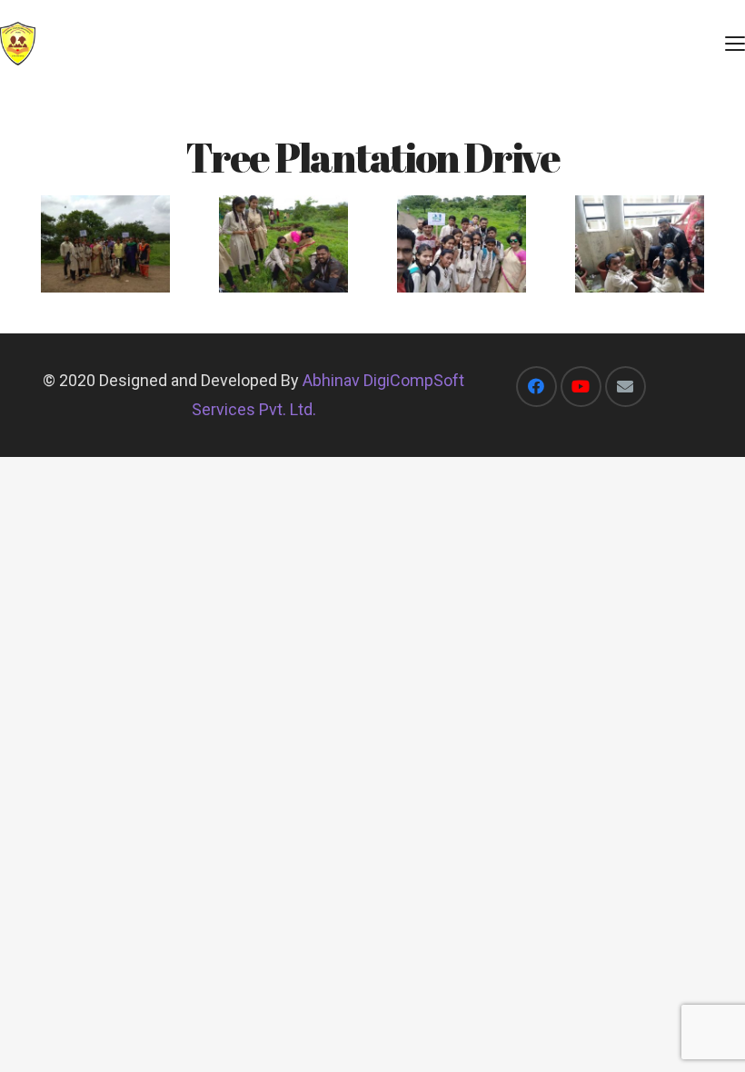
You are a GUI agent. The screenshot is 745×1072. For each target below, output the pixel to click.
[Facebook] (536, 386)
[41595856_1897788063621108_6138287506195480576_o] (105, 244)
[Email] (625, 386)
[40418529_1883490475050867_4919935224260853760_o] (639, 244)
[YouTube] (581, 386)
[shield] (17, 43)
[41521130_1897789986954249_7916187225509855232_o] (461, 243)
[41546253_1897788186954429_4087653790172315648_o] (283, 244)
